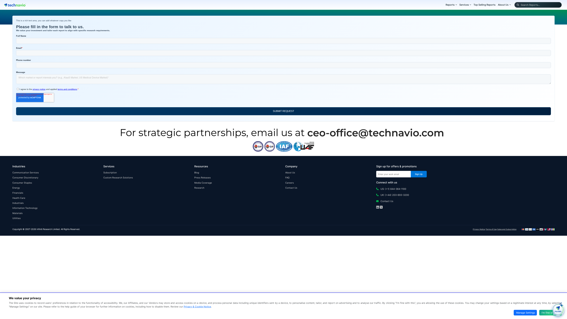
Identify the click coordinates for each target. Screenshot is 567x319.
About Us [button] (503, 4)
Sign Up (419, 174)
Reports (450, 4)
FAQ (287, 177)
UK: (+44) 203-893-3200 (394, 194)
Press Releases (202, 177)
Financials (17, 192)
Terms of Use (491, 229)
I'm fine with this (551, 312)
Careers (289, 182)
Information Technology (25, 208)
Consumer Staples (22, 182)
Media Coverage (203, 182)
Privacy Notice (479, 229)
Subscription (110, 172)
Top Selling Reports (485, 4)
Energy (16, 187)
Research (199, 187)
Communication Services (25, 172)
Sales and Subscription (507, 229)
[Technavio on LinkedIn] (377, 207)
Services (464, 4)
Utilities (16, 218)
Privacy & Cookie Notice (197, 306)
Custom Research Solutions (118, 177)
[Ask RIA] (558, 310)
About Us (290, 172)
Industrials (18, 203)
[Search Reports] (517, 5)
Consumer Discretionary (25, 177)
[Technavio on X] (381, 207)
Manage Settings (525, 312)
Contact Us (291, 187)
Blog (196, 172)
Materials (17, 213)
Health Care (18, 198)
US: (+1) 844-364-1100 (393, 188)
